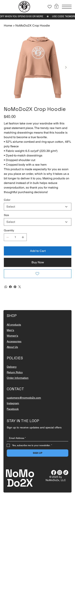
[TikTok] (65, 472)
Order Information (17, 377)
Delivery (12, 366)
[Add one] (23, 237)
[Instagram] (59, 472)
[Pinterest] (15, 287)
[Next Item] (66, 67)
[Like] (49, 7)
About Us (12, 346)
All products (14, 324)
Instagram (13, 403)
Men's (10, 330)
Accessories (14, 341)
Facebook (13, 408)
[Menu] (67, 6)
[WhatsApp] (6, 287)
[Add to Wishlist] (37, 273)
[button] (56, 6)
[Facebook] (10, 287)
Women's (12, 335)
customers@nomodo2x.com (24, 397)
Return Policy (15, 372)
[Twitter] (20, 287)
